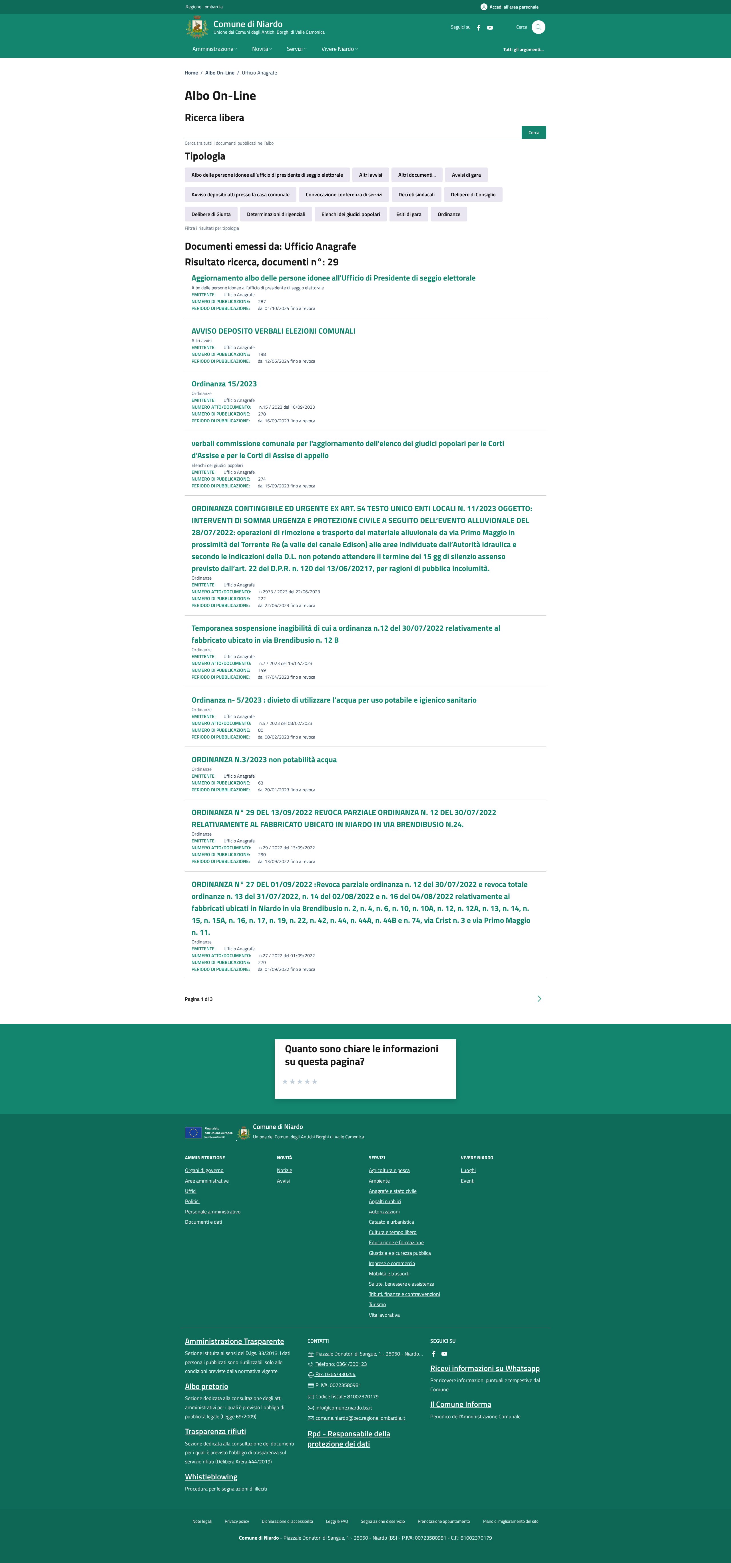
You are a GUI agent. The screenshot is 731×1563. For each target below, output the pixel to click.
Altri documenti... (417, 175)
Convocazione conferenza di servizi (344, 194)
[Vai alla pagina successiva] (539, 999)
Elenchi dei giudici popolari (351, 214)
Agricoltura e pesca (389, 1170)
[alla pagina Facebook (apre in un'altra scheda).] (476, 27)
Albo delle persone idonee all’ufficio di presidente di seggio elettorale (267, 175)
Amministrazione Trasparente (234, 1341)
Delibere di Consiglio (473, 194)
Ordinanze (449, 214)
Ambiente (379, 1181)
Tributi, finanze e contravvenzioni (404, 1294)
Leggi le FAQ (337, 1521)
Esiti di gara (408, 214)
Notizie (284, 1170)
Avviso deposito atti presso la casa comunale (241, 194)
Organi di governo (204, 1170)
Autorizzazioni (384, 1211)
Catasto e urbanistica (391, 1222)
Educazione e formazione (396, 1242)
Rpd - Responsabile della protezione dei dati (349, 1438)
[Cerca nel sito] (538, 27)
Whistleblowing (211, 1477)
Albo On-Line (219, 72)
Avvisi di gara (466, 175)
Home (191, 72)
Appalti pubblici (385, 1201)
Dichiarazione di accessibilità (287, 1521)
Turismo (377, 1304)
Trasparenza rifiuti (215, 1431)
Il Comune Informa (460, 1404)
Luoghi (468, 1170)
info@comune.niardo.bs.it (343, 1407)
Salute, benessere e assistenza (401, 1284)
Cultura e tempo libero (393, 1232)
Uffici (190, 1191)
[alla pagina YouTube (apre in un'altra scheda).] (487, 27)
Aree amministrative (207, 1181)
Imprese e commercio (392, 1263)
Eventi (468, 1181)
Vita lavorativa (384, 1315)
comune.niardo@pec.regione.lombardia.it (359, 1418)
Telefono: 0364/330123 (340, 1364)
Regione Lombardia (204, 6)
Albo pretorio (206, 1386)
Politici (192, 1201)
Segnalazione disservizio (383, 1521)
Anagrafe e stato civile (393, 1191)
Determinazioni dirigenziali (276, 214)
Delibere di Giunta (211, 214)
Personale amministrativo (213, 1211)
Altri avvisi (370, 175)
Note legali (202, 1521)
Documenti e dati (203, 1222)
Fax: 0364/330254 (335, 1374)
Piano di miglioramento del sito (511, 1521)
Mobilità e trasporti (389, 1273)
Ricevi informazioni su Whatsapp (485, 1368)
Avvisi (283, 1181)
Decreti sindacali (417, 194)
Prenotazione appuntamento (444, 1521)
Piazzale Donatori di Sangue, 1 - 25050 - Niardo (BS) (368, 1353)
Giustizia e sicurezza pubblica (400, 1253)
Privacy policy (237, 1521)
